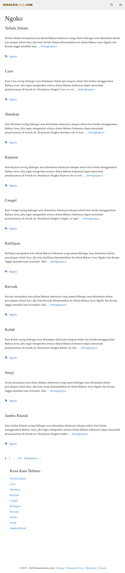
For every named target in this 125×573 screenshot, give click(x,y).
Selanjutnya (32, 458)
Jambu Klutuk (16, 415)
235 (20, 458)
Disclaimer (91, 568)
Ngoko (13, 56)
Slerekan (12, 114)
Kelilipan (12, 243)
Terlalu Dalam (16, 28)
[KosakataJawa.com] (18, 5)
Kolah (10, 329)
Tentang (60, 568)
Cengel (11, 200)
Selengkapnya (49, 46)
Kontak (102, 568)
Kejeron (11, 157)
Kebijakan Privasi (75, 568)
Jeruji (9, 372)
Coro (9, 71)
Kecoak (11, 286)
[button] (111, 5)
